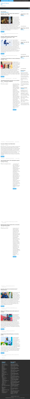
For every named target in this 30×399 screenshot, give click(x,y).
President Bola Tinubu (16, 354)
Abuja (4, 33)
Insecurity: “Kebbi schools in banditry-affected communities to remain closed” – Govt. (9, 37)
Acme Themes (23, 397)
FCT (5, 33)
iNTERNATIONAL (4, 374)
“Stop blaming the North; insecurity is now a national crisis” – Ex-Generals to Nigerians (10, 81)
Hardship (10, 221)
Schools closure (15, 55)
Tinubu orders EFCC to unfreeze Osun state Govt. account (24, 79)
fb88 (21, 96)
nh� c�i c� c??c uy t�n (24, 93)
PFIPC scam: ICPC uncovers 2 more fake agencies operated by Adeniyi (25, 84)
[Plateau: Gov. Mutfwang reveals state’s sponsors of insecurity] (6, 314)
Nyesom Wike (13, 33)
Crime (2, 365)
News (1, 33)
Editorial (3, 366)
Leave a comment (4, 34)
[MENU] (29, 8)
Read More (2, 31)
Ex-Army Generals (8, 141)
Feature (3, 370)
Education (3, 378)
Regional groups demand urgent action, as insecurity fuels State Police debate (10, 225)
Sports (3, 383)
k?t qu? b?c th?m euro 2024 (24, 102)
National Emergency (9, 354)
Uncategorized (4, 392)
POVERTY (13, 354)
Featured (2, 221)
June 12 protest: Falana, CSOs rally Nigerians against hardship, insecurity (10, 161)
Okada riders (16, 33)
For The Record (4, 372)
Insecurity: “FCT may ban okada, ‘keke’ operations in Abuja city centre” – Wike (10, 14)
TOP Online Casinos (4, 391)
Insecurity (7, 33)
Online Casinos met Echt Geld (6, 385)
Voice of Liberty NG (5, 4)
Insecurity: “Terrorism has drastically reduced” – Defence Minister (9, 289)
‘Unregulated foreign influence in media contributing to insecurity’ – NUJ (10, 59)
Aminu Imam (7, 15)
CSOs (5, 221)
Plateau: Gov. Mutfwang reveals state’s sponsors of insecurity (10, 311)
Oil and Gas (3, 384)
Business (3, 377)
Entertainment (4, 368)
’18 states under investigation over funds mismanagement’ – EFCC (15, 379)
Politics (3, 381)
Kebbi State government (10, 55)
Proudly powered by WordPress (9, 397)
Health (3, 373)
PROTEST (17, 221)
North (13, 141)
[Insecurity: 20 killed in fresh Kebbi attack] (3, 146)
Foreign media (7, 78)
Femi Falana (7, 221)
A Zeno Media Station (23, 54)
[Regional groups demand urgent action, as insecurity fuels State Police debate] (6, 228)
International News (4, 380)
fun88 (21, 99)
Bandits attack (7, 158)
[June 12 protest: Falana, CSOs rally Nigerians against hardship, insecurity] (6, 163)
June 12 (14, 221)
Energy (3, 367)
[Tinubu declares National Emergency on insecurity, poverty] (6, 337)
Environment (3, 369)
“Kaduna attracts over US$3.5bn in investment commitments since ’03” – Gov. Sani (15, 385)
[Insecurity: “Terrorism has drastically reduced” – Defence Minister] (6, 292)
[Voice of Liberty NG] (1, 8)
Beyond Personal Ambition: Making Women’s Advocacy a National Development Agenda (25, 73)
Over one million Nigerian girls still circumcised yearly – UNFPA (24, 91)
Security (4, 55)
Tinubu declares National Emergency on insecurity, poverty (10, 334)
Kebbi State (13, 158)
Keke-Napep (10, 33)
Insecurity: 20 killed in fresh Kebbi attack (8, 143)
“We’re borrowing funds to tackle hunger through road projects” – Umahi (15, 382)
